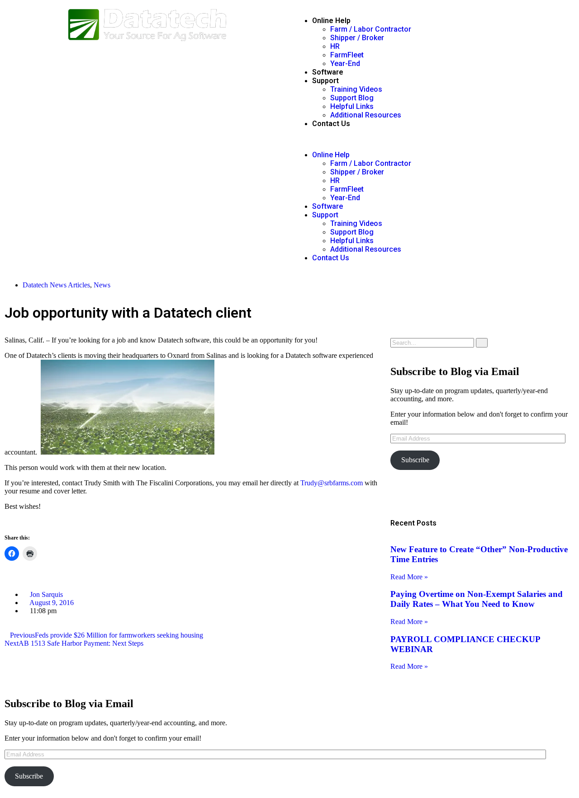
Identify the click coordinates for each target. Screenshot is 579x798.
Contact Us (331, 123)
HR (335, 46)
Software (327, 72)
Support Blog (352, 98)
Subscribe (415, 460)
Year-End (345, 63)
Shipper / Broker (357, 37)
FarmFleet (347, 55)
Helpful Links (352, 106)
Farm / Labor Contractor (370, 29)
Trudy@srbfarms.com (331, 483)
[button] (432, 139)
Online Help (331, 20)
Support (325, 80)
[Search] (482, 342)
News (102, 285)
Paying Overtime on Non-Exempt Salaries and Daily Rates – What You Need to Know (476, 599)
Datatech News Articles (56, 285)
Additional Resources (365, 115)
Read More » (409, 577)
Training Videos (356, 89)
